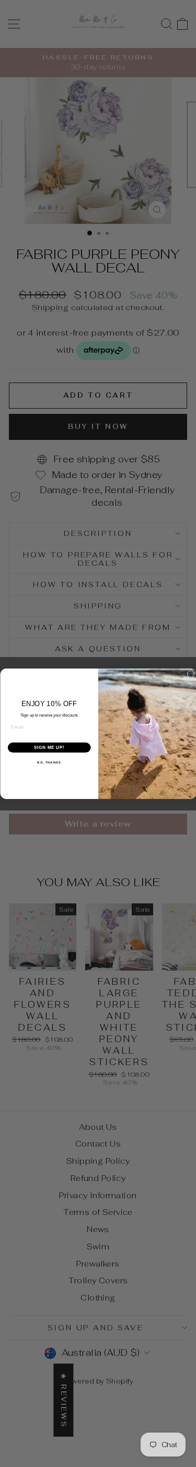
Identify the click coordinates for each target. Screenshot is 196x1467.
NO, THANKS (49, 763)
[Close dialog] (191, 674)
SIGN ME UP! (49, 747)
